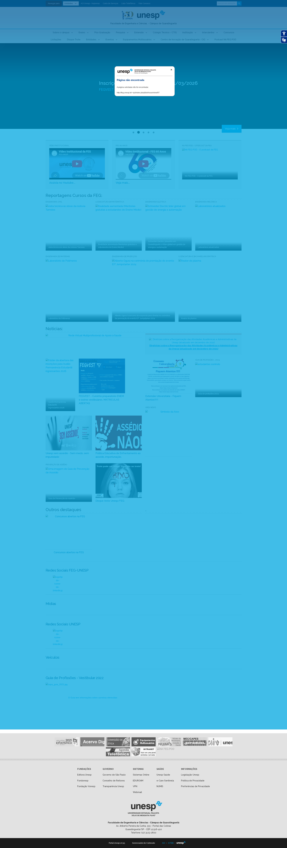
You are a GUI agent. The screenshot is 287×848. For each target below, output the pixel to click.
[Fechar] (171, 69)
